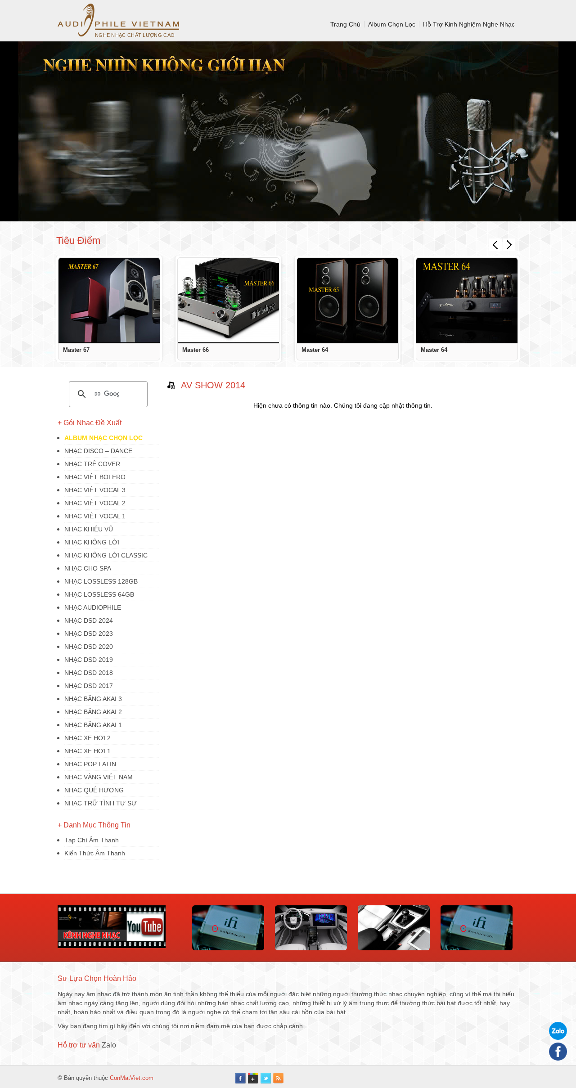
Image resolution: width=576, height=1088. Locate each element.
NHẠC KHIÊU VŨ (88, 529)
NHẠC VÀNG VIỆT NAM (98, 777)
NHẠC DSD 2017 (88, 685)
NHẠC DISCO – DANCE (98, 450)
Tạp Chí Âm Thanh (91, 840)
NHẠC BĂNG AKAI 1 (93, 724)
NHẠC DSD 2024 (88, 620)
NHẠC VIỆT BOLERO (95, 477)
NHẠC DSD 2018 (88, 672)
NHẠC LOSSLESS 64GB (99, 594)
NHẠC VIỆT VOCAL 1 (95, 516)
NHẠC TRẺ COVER (92, 464)
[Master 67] (109, 300)
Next (509, 244)
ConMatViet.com (131, 1078)
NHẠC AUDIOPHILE (92, 607)
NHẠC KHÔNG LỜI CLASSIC (106, 555)
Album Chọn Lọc (391, 24)
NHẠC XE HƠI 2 (87, 738)
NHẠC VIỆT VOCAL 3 (95, 490)
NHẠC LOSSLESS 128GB (101, 581)
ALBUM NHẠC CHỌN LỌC (103, 437)
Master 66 (195, 349)
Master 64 (315, 349)
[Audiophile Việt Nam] (118, 20)
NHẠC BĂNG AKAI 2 (93, 711)
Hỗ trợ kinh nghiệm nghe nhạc (469, 24)
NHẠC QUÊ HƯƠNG (94, 790)
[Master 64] (347, 300)
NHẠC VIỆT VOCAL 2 (95, 503)
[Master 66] (228, 300)
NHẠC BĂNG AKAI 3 (93, 698)
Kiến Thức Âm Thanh (94, 853)
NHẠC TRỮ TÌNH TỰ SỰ (100, 803)
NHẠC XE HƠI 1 (87, 751)
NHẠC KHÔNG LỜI (91, 542)
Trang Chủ (345, 24)
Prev (495, 244)
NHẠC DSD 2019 (88, 659)
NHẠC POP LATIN (90, 764)
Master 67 (76, 349)
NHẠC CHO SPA (87, 568)
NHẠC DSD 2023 (88, 633)
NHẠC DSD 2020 (88, 646)
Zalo (109, 1045)
